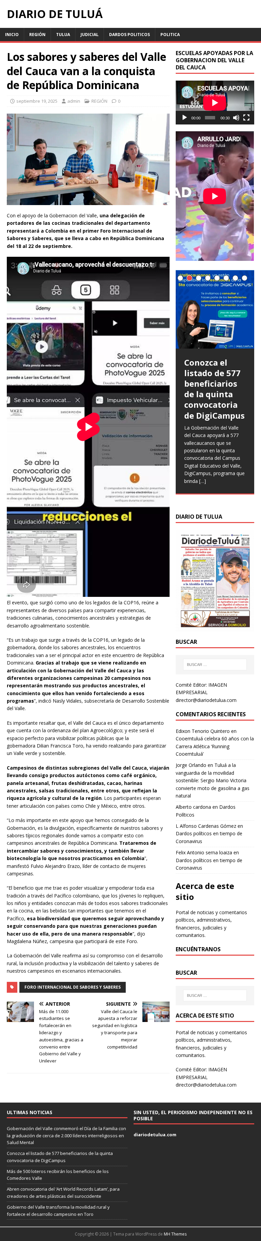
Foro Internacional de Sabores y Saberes (72, 987)
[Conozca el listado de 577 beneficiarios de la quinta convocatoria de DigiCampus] (215, 309)
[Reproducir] (184, 117)
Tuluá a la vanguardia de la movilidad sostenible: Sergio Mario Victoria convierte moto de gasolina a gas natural (212, 780)
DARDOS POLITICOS (129, 34)
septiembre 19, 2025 (36, 101)
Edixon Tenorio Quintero (203, 731)
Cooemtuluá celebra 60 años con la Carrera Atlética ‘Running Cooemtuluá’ (215, 746)
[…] (202, 481)
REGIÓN (37, 34)
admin (73, 101)
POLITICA (170, 34)
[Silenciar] (236, 117)
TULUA (63, 34)
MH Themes (175, 1234)
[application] (215, 103)
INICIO (12, 34)
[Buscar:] (215, 664)
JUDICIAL (90, 34)
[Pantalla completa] (246, 117)
